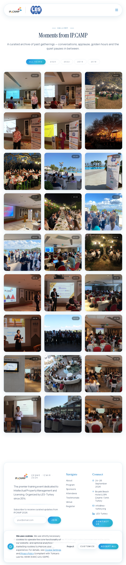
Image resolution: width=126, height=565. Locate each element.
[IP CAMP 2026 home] (15, 10)
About (69, 480)
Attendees (71, 493)
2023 (53, 62)
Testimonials (72, 497)
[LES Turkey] (35, 10)
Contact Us (102, 522)
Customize (87, 546)
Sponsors (71, 489)
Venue (69, 501)
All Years (36, 62)
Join (54, 520)
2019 (80, 62)
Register (70, 506)
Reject (70, 546)
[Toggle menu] (116, 10)
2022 (67, 62)
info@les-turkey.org (101, 507)
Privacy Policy (27, 553)
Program (70, 484)
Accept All (108, 546)
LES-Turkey (101, 513)
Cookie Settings (53, 549)
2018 (94, 62)
